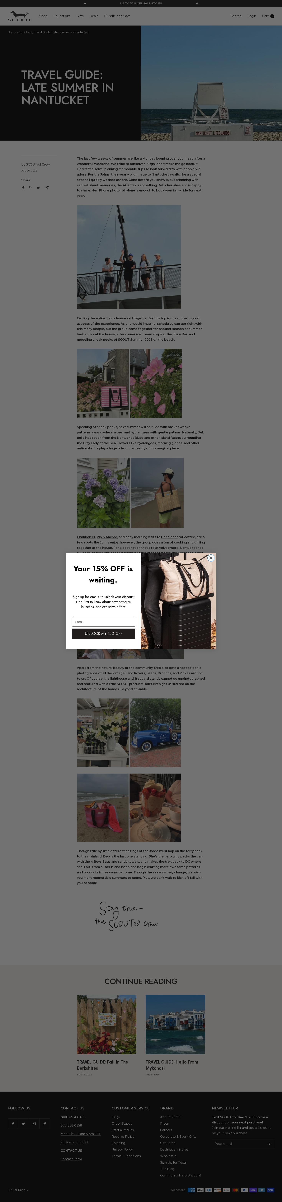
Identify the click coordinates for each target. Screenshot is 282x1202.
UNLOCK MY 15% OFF (103, 633)
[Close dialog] (211, 558)
